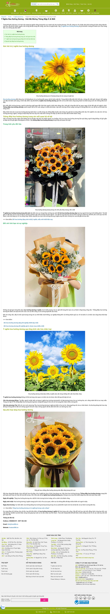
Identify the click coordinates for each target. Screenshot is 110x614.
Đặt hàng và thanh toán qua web (35, 576)
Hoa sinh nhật (15, 13)
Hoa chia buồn (46, 13)
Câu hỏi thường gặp (6, 574)
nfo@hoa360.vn (13, 524)
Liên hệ (89, 4)
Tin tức (9, 16)
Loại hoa (75, 13)
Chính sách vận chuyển (32, 571)
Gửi (44, 600)
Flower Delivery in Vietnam (58, 579)
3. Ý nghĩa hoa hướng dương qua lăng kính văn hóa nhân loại (19, 39)
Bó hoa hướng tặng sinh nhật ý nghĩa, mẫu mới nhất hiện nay (33, 219)
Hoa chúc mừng (55, 13)
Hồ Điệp (88, 13)
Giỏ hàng (69, 4)
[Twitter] (80, 598)
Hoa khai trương (36, 13)
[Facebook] (76, 598)
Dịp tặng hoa (81, 13)
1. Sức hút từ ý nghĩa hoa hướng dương (14, 34)
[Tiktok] (84, 598)
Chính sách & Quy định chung (34, 568)
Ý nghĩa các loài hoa (18, 16)
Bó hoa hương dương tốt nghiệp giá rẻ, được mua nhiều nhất (24, 326)
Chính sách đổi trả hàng (32, 574)
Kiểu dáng (69, 13)
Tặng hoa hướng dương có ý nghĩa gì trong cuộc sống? (31, 508)
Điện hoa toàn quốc (56, 574)
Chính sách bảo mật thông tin (34, 566)
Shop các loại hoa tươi (57, 576)
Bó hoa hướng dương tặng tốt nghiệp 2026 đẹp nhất (21, 323)
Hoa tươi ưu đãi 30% (25, 13)
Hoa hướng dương (9, 99)
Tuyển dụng (4, 568)
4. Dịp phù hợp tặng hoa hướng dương (13, 41)
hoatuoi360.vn (13, 527)
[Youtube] (93, 598)
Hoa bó (63, 13)
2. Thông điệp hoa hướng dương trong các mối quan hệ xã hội (19, 36)
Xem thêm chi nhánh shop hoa (85, 557)
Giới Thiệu (76, 4)
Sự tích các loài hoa (56, 571)
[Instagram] (89, 598)
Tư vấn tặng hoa (55, 568)
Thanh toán (83, 4)
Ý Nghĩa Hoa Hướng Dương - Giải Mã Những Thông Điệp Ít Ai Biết (40, 16)
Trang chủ (3, 16)
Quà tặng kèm (95, 13)
